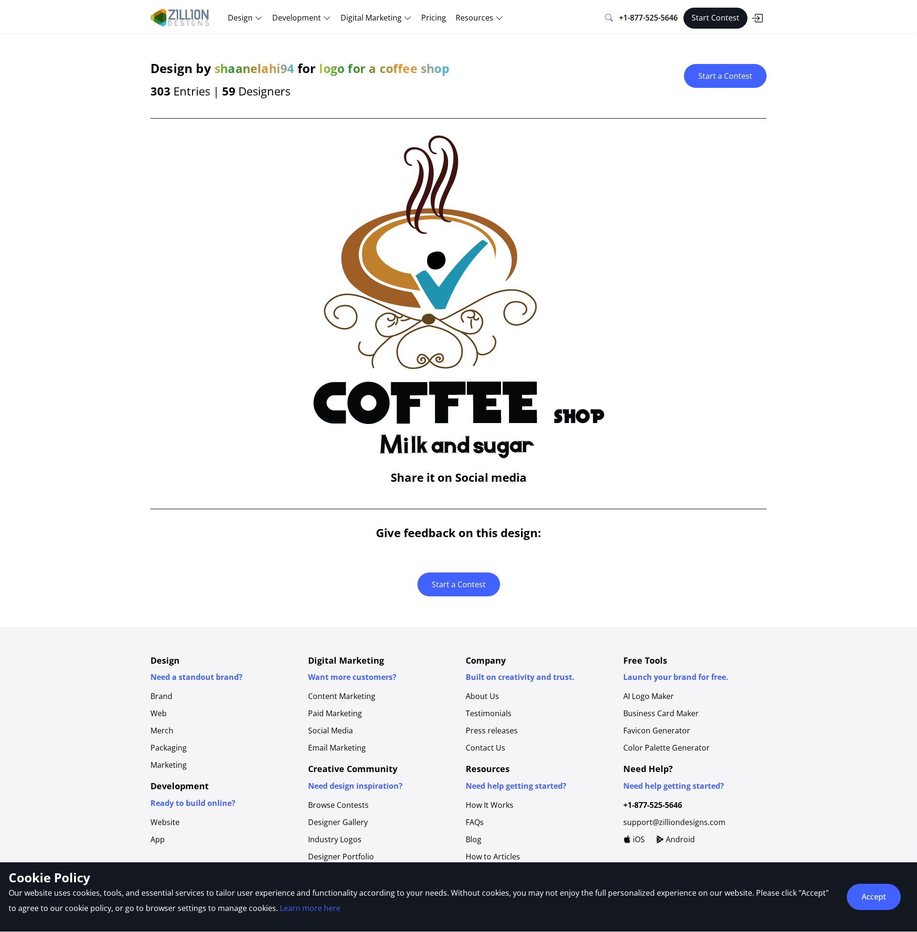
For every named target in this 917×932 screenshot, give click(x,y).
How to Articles (493, 856)
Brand (161, 696)
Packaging (168, 748)
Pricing (433, 17)
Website (165, 822)
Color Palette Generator (666, 748)
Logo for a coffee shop (384, 68)
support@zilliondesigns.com (674, 822)
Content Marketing (341, 696)
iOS (638, 839)
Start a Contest (725, 76)
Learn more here (310, 908)
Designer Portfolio (341, 856)
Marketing (168, 765)
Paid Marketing (335, 713)
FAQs (475, 822)
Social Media (330, 730)
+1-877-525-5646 (648, 17)
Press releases (492, 730)
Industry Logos (335, 839)
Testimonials (489, 713)
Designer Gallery (338, 822)
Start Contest (715, 17)
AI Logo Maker (648, 696)
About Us (482, 696)
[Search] (609, 18)
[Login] (757, 18)
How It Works (489, 805)
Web (158, 713)
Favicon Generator (656, 730)
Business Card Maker (661, 713)
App (157, 839)
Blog (473, 839)
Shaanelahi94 (254, 68)
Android (679, 839)
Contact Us (485, 748)
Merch (161, 730)
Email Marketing (337, 748)
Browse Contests (338, 805)
